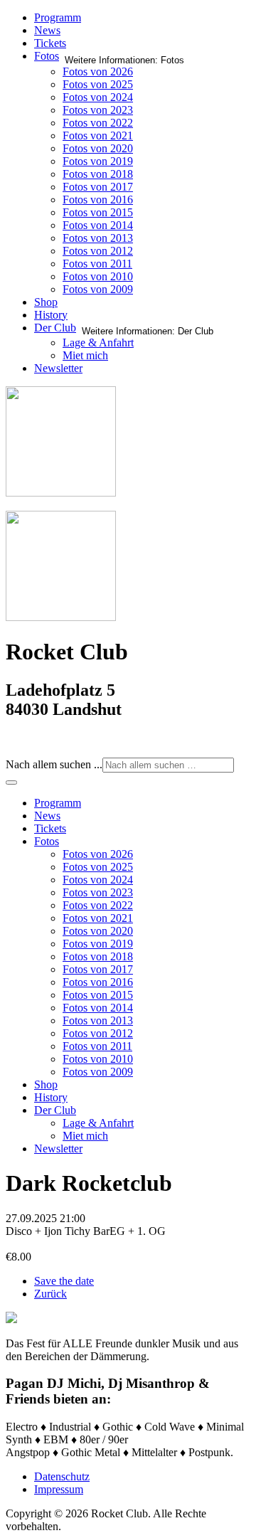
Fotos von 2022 (98, 123)
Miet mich (85, 355)
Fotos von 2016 (98, 199)
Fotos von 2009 (98, 289)
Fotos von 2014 (98, 225)
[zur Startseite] (61, 493)
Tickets (50, 43)
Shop (46, 302)
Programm (57, 17)
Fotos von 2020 (98, 148)
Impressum (58, 1489)
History (51, 315)
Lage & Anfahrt (98, 342)
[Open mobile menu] (11, 782)
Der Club (55, 328)
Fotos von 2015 (98, 212)
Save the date (64, 1281)
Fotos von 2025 (98, 84)
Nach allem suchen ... (54, 764)
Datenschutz (62, 1476)
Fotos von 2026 (98, 71)
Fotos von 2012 (98, 251)
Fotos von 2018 (98, 174)
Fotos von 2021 (98, 135)
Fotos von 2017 (98, 187)
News (47, 30)
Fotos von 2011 (97, 264)
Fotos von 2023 (98, 110)
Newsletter (58, 368)
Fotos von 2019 (98, 161)
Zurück (50, 1294)
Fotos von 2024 (98, 97)
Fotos (46, 56)
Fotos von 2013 (98, 238)
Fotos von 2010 (98, 276)
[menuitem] (57, 803)
